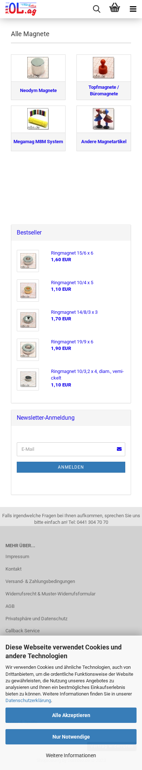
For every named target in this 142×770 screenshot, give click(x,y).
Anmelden (71, 467)
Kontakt (13, 569)
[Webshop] (18, 9)
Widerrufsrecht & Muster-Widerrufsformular (50, 593)
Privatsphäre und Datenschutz (36, 618)
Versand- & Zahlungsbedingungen (40, 581)
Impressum (17, 556)
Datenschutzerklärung (28, 700)
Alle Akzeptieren (71, 715)
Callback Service (22, 630)
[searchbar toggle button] (96, 9)
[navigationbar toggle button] (133, 9)
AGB (10, 606)
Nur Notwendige (71, 737)
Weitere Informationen (71, 755)
